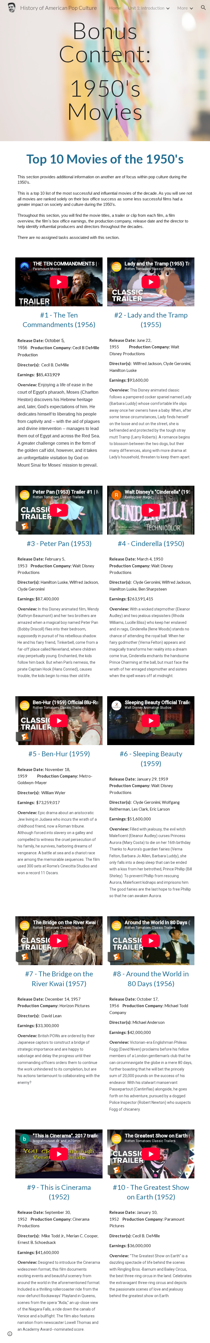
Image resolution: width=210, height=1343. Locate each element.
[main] (105, 70)
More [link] (182, 7)
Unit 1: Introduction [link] (146, 7)
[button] (203, 7)
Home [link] (115, 7)
